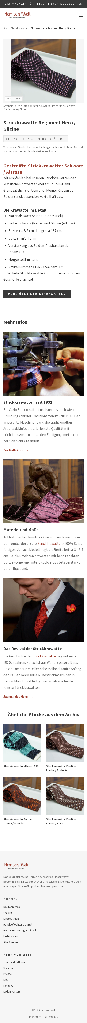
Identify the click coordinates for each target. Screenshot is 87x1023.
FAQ (5, 980)
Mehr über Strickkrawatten (37, 294)
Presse (7, 974)
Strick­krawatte (44, 656)
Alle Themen (11, 942)
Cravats (7, 913)
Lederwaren (10, 936)
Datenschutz (51, 1017)
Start (6, 28)
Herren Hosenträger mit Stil (19, 930)
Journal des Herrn (14, 962)
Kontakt (8, 985)
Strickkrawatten (20, 28)
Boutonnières (11, 907)
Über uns (8, 968)
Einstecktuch (11, 918)
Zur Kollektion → (16, 450)
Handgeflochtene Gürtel (17, 924)
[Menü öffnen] (81, 15)
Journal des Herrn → (18, 696)
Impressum (35, 1017)
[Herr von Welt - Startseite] (17, 15)
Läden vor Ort (11, 991)
